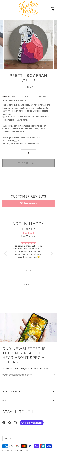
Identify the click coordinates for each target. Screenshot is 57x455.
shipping (42, 96)
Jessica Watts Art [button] (12, 391)
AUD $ (8, 438)
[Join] (52, 374)
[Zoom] (10, 63)
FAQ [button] (4, 400)
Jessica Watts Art (14, 450)
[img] (28, 233)
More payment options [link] (28, 181)
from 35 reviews (28, 236)
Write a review (28, 203)
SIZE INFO (26, 96)
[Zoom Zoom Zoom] (28, 44)
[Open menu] (7, 9)
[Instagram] (15, 422)
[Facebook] (3, 422)
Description (8, 96)
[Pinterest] (9, 422)
